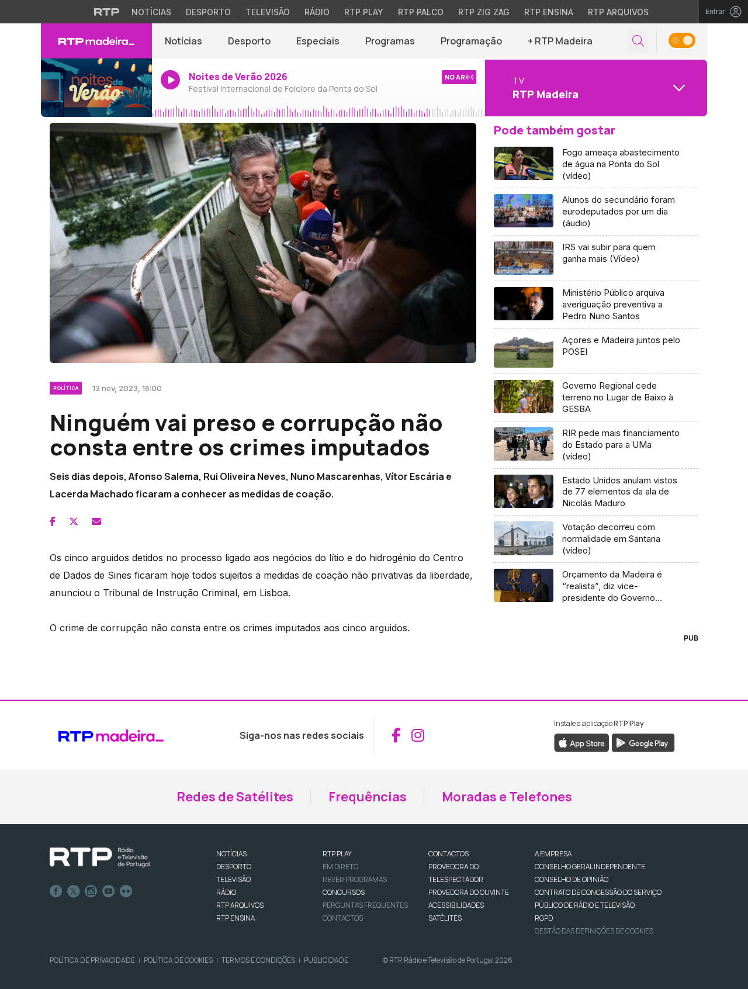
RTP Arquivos (618, 12)
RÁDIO (226, 892)
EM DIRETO (340, 867)
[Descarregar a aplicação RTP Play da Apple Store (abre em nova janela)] (582, 741)
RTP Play (363, 12)
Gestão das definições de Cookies (594, 931)
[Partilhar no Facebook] (53, 521)
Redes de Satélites (234, 796)
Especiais (318, 40)
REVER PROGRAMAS (355, 879)
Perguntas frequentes (365, 905)
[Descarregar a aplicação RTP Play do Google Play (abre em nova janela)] (643, 741)
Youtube (108, 891)
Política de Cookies (178, 960)
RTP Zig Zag (484, 12)
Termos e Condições (258, 960)
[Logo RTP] (100, 857)
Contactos (343, 918)
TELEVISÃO (233, 879)
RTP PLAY (337, 854)
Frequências (367, 796)
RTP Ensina (548, 12)
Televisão (267, 12)
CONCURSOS (344, 892)
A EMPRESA (553, 854)
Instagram (91, 891)
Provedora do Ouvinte (468, 892)
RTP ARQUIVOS (240, 905)
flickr (126, 891)
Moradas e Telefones (507, 796)
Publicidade (326, 960)
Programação (471, 40)
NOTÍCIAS (231, 854)
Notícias (151, 12)
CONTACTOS (448, 854)
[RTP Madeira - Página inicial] (96, 40)
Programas (390, 40)
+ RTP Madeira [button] (560, 40)
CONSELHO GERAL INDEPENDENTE (590, 867)
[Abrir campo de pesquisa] (638, 41)
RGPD (544, 918)
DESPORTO (233, 867)
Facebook (56, 891)
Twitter (73, 891)
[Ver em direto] (96, 87)
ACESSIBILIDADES (456, 905)
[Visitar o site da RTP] (107, 11)
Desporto (208, 12)
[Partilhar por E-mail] (96, 521)
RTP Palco (421, 12)
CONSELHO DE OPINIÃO (571, 879)
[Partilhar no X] (73, 521)
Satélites (445, 918)
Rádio (317, 12)
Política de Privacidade (92, 960)
